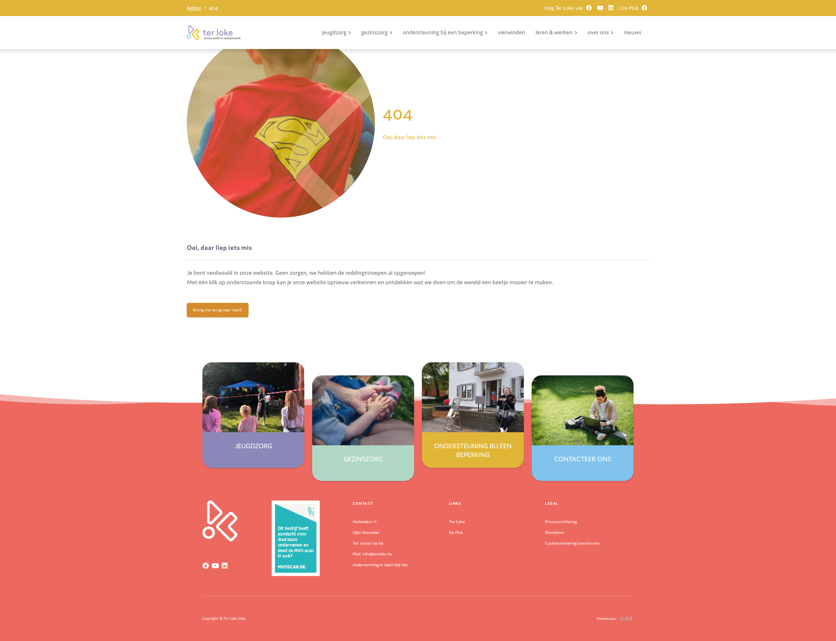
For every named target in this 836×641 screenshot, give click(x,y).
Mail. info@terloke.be (372, 554)
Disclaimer (554, 532)
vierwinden (511, 32)
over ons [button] (598, 32)
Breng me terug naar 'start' (217, 310)
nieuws (632, 32)
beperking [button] (443, 32)
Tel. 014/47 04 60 (368, 543)
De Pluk (456, 532)
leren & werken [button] (554, 32)
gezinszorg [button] (374, 32)
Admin (194, 8)
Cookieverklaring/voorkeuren (572, 543)
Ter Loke (457, 521)
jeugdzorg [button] (334, 32)
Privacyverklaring (561, 521)
